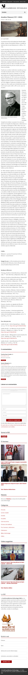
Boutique (5, 1)
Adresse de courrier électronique (9, 651)
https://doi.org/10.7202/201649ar (18, 326)
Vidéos (2, 536)
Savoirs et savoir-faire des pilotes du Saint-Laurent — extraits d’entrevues (12, 582)
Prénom (3, 640)
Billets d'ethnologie (5, 533)
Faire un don (23, 1)
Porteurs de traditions (6, 524)
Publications (4, 530)
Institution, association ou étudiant (9, 656)
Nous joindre (16, 1)
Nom (2, 645)
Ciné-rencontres (5, 521)
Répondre (3, 360)
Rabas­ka (8, 499)
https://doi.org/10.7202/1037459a (9, 344)
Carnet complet (5, 512)
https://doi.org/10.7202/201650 (8, 332)
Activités (3, 515)
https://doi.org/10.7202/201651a (9, 338)
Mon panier (10, 1)
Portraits (3, 510)
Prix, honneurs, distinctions (7, 527)
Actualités (3, 518)
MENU (4, 12)
